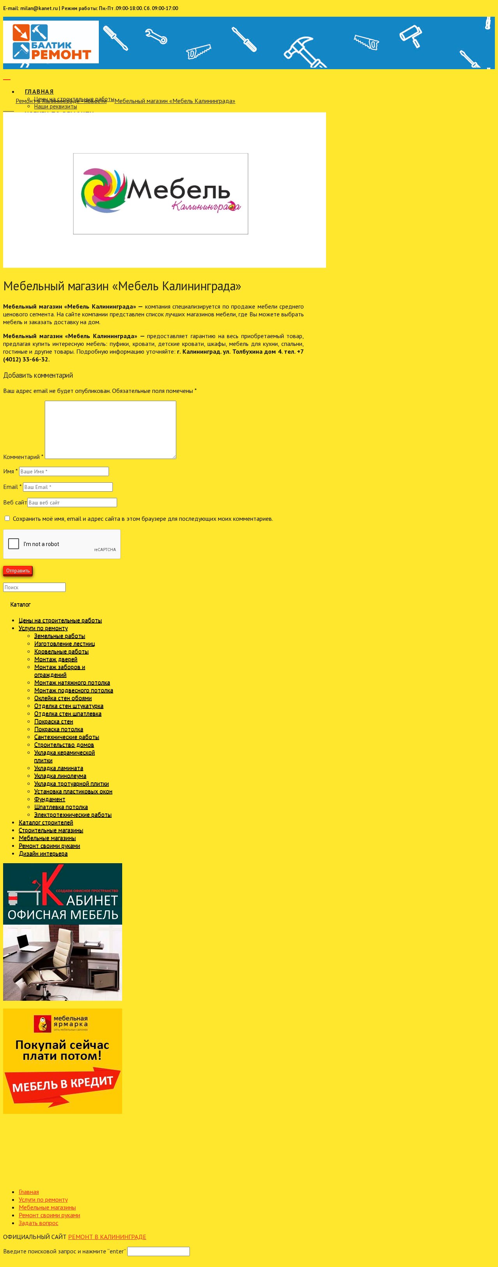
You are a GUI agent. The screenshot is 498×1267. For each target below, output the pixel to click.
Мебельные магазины (47, 837)
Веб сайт (15, 502)
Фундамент (49, 799)
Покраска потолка (58, 729)
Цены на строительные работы (60, 620)
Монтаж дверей (55, 659)
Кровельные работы (61, 651)
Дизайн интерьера (43, 853)
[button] (7, 75)
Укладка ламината (58, 767)
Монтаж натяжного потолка (72, 682)
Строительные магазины (51, 830)
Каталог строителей (46, 822)
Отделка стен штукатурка (68, 705)
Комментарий (23, 457)
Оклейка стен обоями (63, 698)
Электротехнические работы (73, 814)
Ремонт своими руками (49, 845)
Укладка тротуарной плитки (71, 783)
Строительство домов (64, 744)
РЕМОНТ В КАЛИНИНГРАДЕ (107, 1237)
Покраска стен (53, 721)
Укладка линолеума (60, 775)
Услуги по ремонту (43, 628)
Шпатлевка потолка (61, 806)
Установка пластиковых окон (73, 791)
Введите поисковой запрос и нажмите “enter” (64, 1251)
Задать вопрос (38, 1223)
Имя (10, 471)
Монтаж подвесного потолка (73, 690)
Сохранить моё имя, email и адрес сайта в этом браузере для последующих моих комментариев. (143, 518)
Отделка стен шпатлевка (68, 713)
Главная (29, 1191)
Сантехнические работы (66, 736)
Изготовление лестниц (64, 643)
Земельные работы (59, 635)
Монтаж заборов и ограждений (59, 670)
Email (12, 486)
